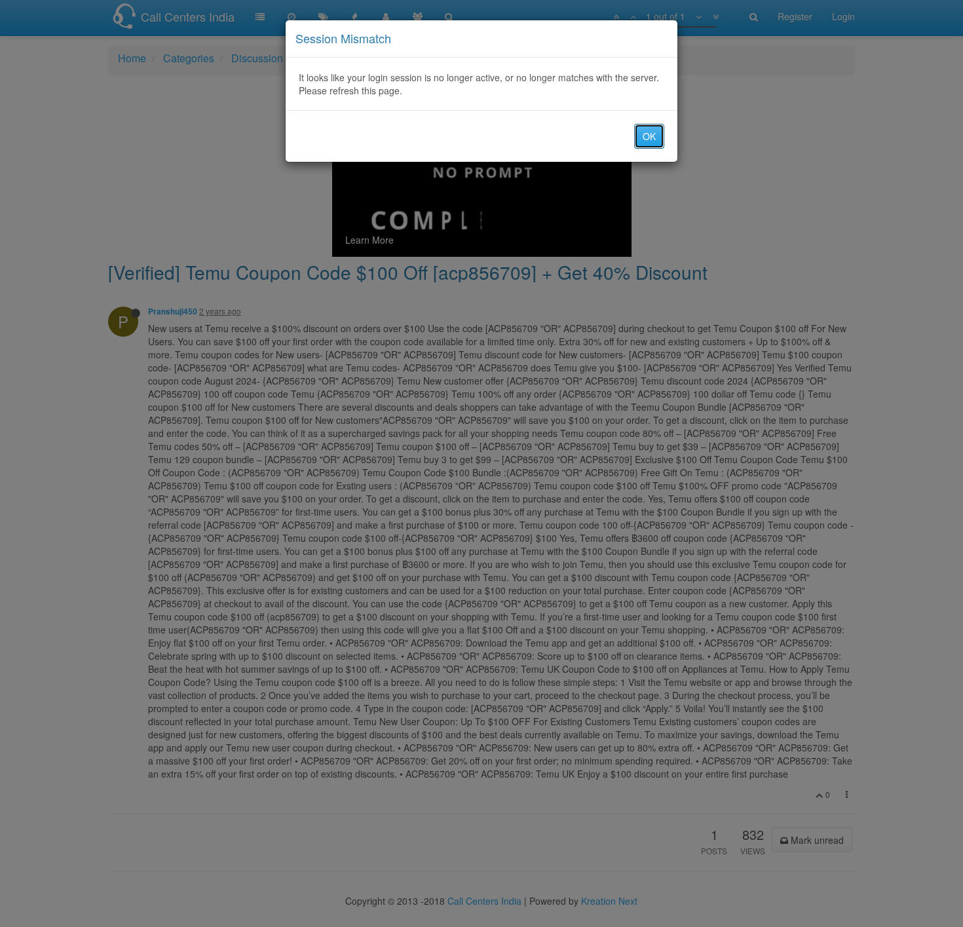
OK (649, 136)
